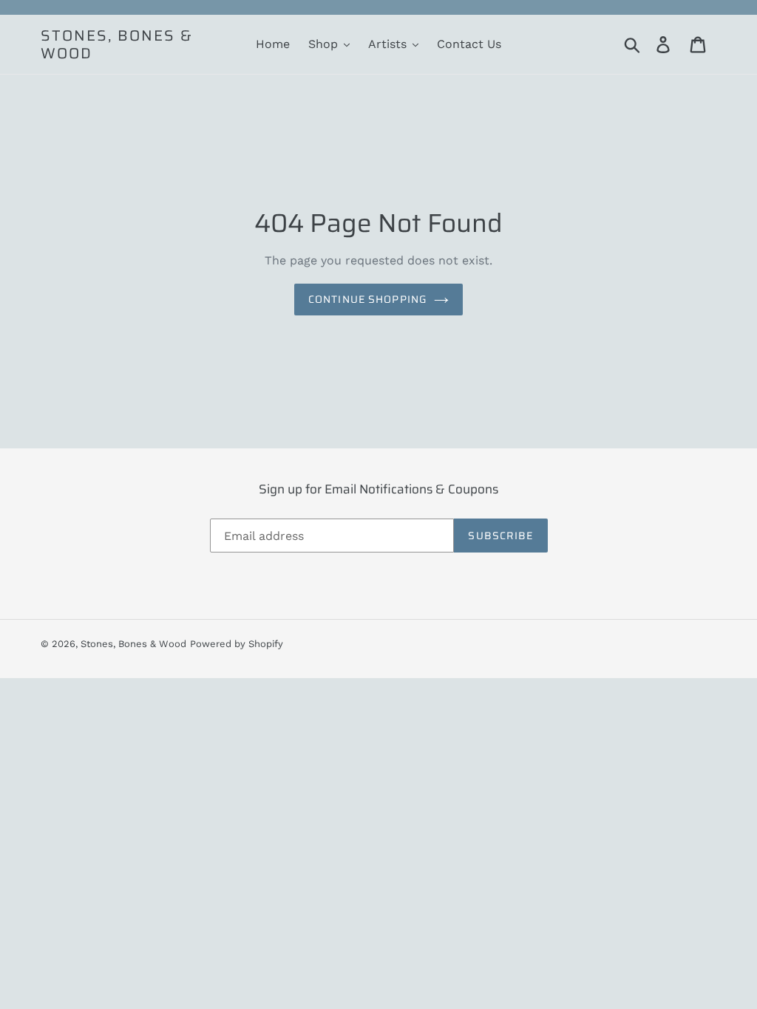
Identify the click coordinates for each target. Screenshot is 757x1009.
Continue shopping (367, 299)
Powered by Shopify (236, 643)
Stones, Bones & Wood (117, 44)
